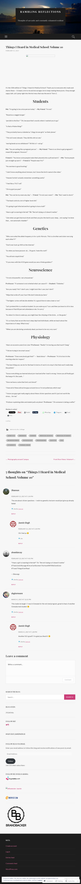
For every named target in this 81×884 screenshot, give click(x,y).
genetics (11, 435)
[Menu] (6, 37)
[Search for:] (40, 697)
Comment (68, 680)
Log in (8, 852)
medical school (46, 435)
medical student (64, 435)
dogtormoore (17, 593)
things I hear (25, 445)
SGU (61, 440)
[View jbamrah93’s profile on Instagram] (8, 725)
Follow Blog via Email (15, 744)
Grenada (22, 435)
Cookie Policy (41, 880)
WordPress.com (11, 869)
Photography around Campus (17, 459)
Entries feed (10, 857)
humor (33, 435)
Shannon (15, 490)
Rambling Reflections (40, 11)
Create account (11, 846)
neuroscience (13, 440)
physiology (27, 440)
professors (41, 440)
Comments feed (11, 863)
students (11, 445)
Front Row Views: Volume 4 (64, 459)
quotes (53, 440)
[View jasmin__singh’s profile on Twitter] (6, 725)
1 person (20, 509)
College (22, 429)
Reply (13, 514)
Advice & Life (14, 429)
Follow (10, 761)
